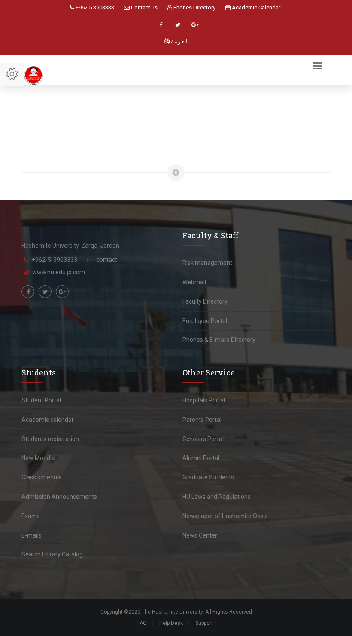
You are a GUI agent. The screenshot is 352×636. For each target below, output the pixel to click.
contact (107, 259)
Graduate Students (208, 477)
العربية (179, 41)
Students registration (50, 439)
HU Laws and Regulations (216, 496)
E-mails (31, 535)
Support (204, 623)
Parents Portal (202, 419)
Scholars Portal (203, 439)
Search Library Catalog (52, 554)
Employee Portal (204, 320)
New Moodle (38, 458)
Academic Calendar (255, 7)
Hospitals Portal (203, 400)
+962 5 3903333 (94, 7)
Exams (30, 516)
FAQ (142, 623)
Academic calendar (47, 419)
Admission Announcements (59, 496)
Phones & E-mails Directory (218, 339)
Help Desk (171, 623)
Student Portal (41, 400)
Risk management (207, 262)
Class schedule (41, 477)
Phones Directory (193, 7)
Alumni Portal (200, 458)
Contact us (144, 7)
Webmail (194, 282)
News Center (199, 535)
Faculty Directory (205, 301)
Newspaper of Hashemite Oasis (225, 516)
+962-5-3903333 (54, 259)
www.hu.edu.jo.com (58, 272)
